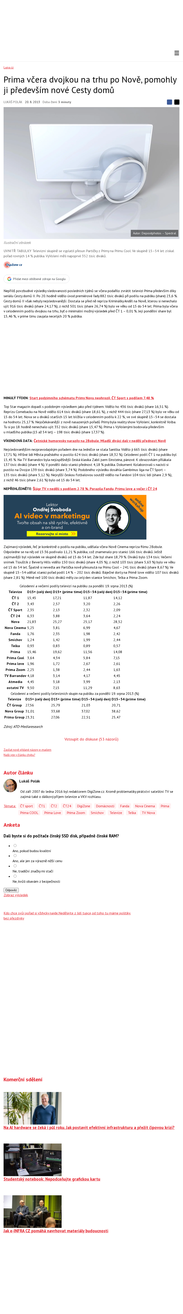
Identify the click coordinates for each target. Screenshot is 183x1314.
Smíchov (97, 812)
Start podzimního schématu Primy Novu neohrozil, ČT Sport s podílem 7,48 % (91, 398)
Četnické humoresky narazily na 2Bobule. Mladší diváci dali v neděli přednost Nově (100, 440)
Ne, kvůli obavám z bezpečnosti (36, 881)
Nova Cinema (145, 806)
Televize (116, 812)
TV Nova (148, 812)
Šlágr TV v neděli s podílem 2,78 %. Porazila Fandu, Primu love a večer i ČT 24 (95, 488)
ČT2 (54, 806)
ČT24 (67, 806)
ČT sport (26, 806)
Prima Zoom (76, 812)
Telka (132, 812)
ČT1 (42, 806)
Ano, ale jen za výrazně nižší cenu (37, 861)
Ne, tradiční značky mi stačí (32, 871)
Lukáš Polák (13, 102)
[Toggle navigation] (177, 53)
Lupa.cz (9, 67)
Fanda (124, 806)
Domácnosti (105, 806)
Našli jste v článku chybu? (19, 755)
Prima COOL (29, 812)
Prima (165, 806)
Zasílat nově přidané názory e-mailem (27, 750)
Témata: (10, 806)
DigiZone (83, 806)
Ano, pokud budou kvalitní (31, 851)
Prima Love (52, 812)
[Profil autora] (10, 785)
